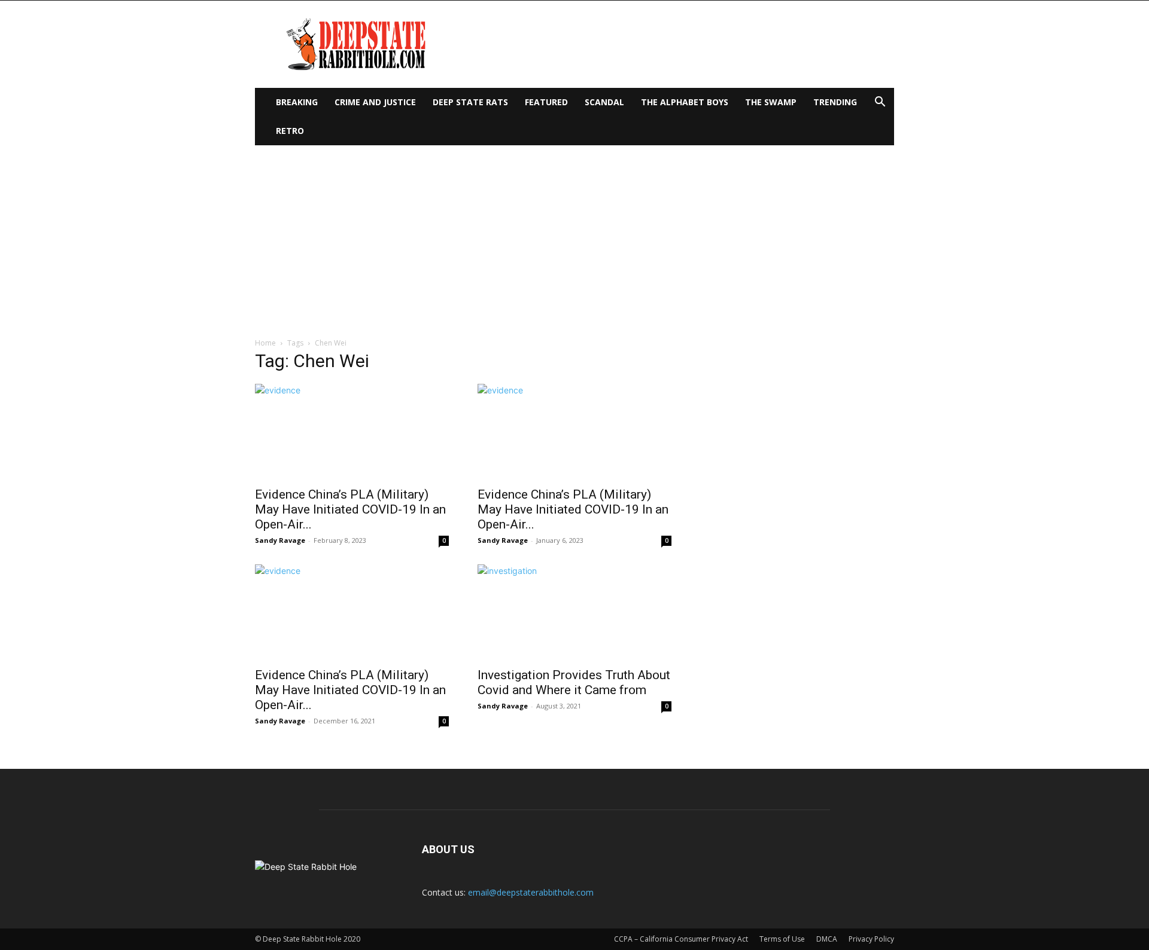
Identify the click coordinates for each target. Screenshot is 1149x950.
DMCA (826, 939)
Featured (546, 102)
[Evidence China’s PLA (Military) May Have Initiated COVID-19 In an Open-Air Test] (352, 431)
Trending (835, 102)
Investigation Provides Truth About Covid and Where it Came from (574, 682)
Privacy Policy (871, 939)
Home (265, 343)
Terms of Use (782, 939)
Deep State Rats (470, 102)
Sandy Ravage (280, 540)
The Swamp (771, 102)
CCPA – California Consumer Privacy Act (681, 939)
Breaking (297, 102)
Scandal (604, 102)
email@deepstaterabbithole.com (531, 892)
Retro (290, 130)
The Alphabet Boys (684, 102)
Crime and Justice (375, 102)
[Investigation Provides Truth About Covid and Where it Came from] (574, 612)
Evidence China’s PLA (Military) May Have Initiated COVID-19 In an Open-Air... (350, 509)
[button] (879, 103)
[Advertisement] (574, 235)
